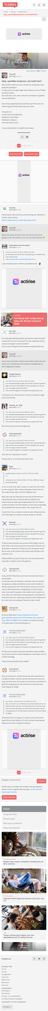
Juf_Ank (12, 331)
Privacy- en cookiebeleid (11, 996)
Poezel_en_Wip (15, 405)
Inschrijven (6, 1007)
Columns (5, 977)
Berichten (5, 982)
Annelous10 (14, 569)
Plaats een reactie (15, 154)
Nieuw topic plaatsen (11, 828)
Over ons (5, 985)
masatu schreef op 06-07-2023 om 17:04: (20, 252)
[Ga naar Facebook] (34, 958)
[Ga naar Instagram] (44, 958)
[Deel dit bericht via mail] (27, 137)
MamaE (12, 522)
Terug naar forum (10, 814)
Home (5, 12)
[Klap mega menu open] (44, 5)
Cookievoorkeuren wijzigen (12, 999)
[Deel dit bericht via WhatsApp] (22, 137)
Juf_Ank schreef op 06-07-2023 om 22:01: (20, 381)
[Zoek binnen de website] (34, 5)
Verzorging (17, 315)
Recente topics (9, 819)
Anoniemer (14, 669)
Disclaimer (6, 993)
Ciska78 (12, 74)
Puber (5, 933)
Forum (13, 12)
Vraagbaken (6, 974)
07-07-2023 (12, 610)
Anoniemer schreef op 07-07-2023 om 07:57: (21, 701)
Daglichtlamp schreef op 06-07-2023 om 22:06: (22, 473)
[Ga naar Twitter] (39, 958)
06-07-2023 (12, 76)
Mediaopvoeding (8, 896)
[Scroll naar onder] (44, 19)
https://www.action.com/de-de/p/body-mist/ (19, 220)
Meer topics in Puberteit (12, 823)
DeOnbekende (15, 434)
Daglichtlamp (15, 374)
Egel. (11, 466)
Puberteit (22, 12)
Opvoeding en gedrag (9, 859)
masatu (12, 208)
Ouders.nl (6, 958)
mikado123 (13, 608)
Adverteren (6, 980)
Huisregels (6, 990)
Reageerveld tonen (9, 797)
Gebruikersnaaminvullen (19, 245)
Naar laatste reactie (31, 154)
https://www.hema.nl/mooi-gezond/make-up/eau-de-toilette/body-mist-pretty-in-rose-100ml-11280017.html (23, 617)
